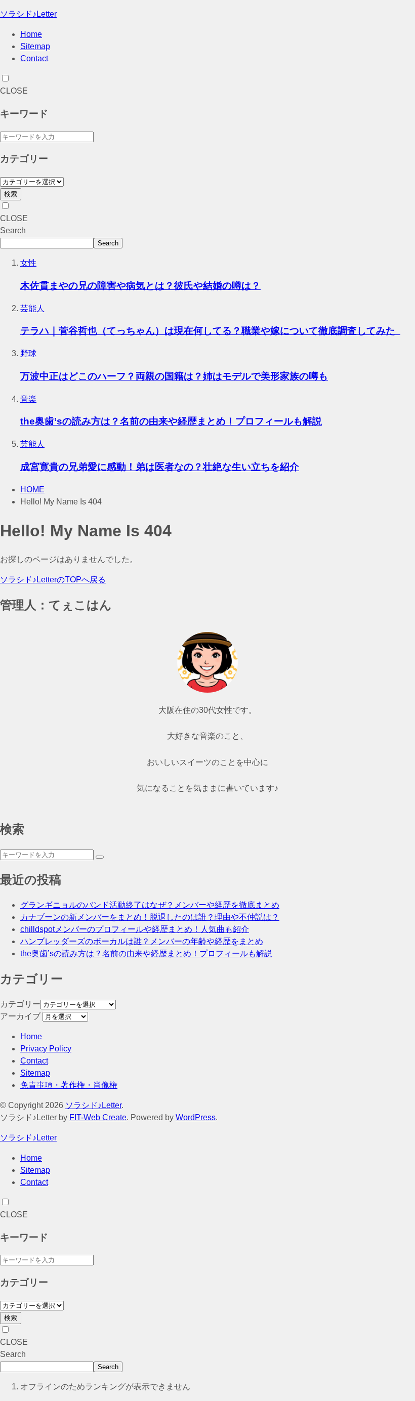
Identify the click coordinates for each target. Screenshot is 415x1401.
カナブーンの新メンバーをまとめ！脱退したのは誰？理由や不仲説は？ (149, 917)
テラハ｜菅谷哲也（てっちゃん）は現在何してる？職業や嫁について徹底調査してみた (210, 330)
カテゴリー (20, 1004)
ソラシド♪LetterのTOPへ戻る (53, 579)
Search (13, 230)
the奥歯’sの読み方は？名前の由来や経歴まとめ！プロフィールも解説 (171, 421)
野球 (28, 353)
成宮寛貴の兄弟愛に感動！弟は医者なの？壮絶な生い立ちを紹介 (159, 466)
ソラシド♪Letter (28, 14)
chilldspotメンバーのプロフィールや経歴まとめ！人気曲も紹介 (134, 929)
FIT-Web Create (98, 1117)
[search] (100, 857)
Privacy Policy (45, 1048)
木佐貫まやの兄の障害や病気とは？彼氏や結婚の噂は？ (140, 285)
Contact (34, 58)
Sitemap (35, 46)
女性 (28, 263)
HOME (32, 489)
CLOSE (14, 91)
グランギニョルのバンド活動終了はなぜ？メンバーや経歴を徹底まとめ (149, 905)
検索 (10, 194)
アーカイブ (20, 1016)
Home (31, 34)
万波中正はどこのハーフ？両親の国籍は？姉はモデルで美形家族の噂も (174, 376)
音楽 (28, 399)
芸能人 (32, 308)
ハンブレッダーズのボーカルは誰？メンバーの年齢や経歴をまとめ (141, 941)
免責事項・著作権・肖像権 (68, 1085)
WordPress (196, 1117)
